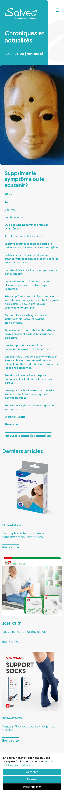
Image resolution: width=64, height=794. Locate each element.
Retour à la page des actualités (28, 435)
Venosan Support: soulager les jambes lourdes (29, 728)
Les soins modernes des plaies (24, 631)
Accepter (32, 772)
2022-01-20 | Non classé (24, 54)
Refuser (32, 779)
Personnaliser (32, 787)
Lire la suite (10, 547)
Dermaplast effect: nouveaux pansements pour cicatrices (23, 535)
